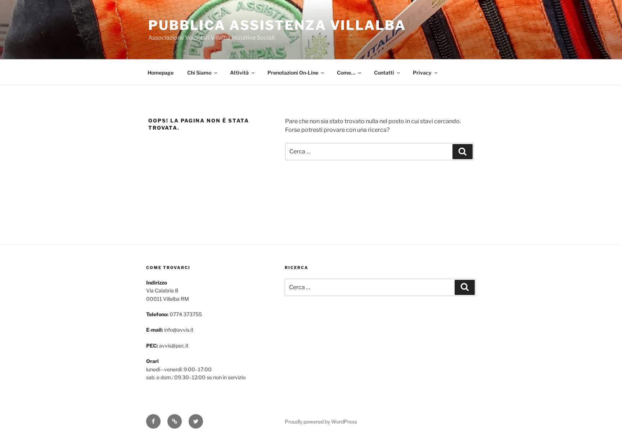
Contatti (384, 73)
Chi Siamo (199, 73)
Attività (239, 73)
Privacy (422, 73)
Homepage (160, 73)
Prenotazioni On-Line (292, 73)
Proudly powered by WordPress (321, 421)
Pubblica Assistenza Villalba (277, 25)
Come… (346, 73)
